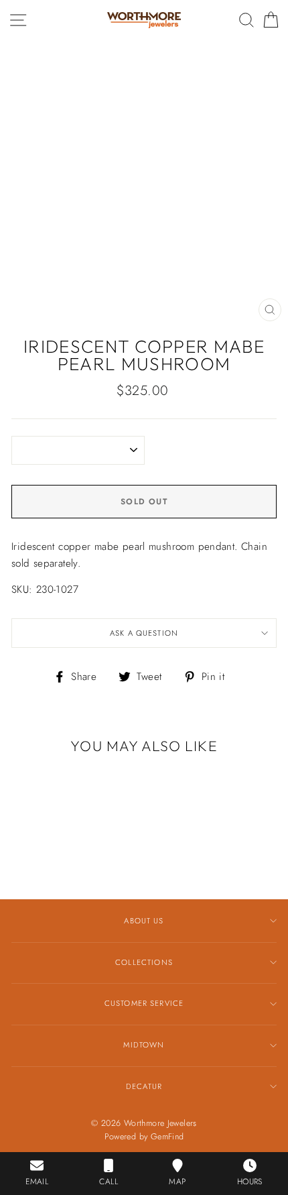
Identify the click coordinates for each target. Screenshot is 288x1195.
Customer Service (144, 1003)
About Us (143, 920)
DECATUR (144, 1086)
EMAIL (36, 1182)
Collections (144, 962)
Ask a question (144, 633)
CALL (108, 1182)
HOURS (250, 1182)
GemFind (167, 1137)
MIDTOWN (143, 1044)
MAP (177, 1182)
